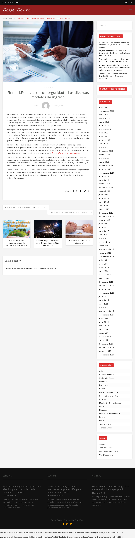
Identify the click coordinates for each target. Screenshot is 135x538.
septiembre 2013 (106, 355)
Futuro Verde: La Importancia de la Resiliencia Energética (16, 242)
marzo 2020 (104, 155)
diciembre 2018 (106, 187)
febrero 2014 (105, 336)
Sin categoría (105, 424)
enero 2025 (104, 122)
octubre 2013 (105, 351)
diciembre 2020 (106, 151)
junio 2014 (104, 322)
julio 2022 (103, 136)
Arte (101, 371)
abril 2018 (103, 205)
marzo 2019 (104, 184)
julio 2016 (103, 260)
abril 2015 (103, 304)
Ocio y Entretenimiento (109, 413)
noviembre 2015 (106, 285)
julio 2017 (103, 224)
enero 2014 (104, 340)
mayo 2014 (104, 325)
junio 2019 (104, 176)
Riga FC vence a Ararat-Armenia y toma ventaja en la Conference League (114, 44)
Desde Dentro (57, 520)
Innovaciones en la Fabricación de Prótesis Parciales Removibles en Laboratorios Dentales (114, 67)
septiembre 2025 (106, 111)
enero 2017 (104, 245)
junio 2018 (104, 198)
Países (102, 417)
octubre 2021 (105, 140)
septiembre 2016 (106, 256)
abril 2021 (103, 144)
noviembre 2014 (106, 311)
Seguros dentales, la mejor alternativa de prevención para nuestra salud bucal (64, 489)
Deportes (103, 382)
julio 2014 (103, 318)
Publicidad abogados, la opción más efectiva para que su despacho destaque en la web (22, 489)
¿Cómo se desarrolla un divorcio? (79, 241)
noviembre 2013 (106, 347)
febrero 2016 (105, 274)
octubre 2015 (105, 289)
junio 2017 (104, 227)
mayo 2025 (104, 115)
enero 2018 (104, 209)
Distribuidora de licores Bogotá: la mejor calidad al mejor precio (110, 488)
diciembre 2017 (106, 213)
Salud (101, 421)
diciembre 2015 (106, 282)
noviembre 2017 (106, 216)
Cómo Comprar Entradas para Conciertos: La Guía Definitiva (48, 242)
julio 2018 (103, 195)
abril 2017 (103, 234)
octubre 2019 (105, 169)
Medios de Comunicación (110, 403)
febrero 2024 (105, 129)
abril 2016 (103, 271)
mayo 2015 (104, 300)
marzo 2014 (104, 333)
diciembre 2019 (106, 165)
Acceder (102, 444)
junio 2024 (104, 125)
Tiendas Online (105, 428)
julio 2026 (103, 107)
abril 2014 (103, 329)
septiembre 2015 (106, 293)
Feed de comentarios (108, 451)
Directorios (104, 385)
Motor (102, 406)
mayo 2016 (104, 267)
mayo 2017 (104, 231)
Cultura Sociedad (106, 378)
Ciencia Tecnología (107, 374)
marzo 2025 (104, 118)
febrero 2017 (105, 242)
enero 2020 (104, 162)
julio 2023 (103, 133)
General (102, 389)
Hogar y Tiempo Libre (108, 392)
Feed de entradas (107, 448)
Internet (103, 399)
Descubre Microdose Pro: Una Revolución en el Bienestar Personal (113, 75)
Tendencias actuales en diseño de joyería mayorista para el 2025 (114, 60)
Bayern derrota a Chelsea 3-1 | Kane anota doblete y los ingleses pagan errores (114, 52)
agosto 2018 (104, 191)
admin (35, 106)
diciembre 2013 (106, 344)
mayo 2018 (104, 202)
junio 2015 (104, 296)
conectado (28, 268)
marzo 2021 (104, 147)
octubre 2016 (105, 253)
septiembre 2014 (106, 315)
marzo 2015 (104, 307)
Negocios (48, 87)
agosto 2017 (104, 220)
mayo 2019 (104, 180)
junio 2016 (104, 264)
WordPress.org (106, 455)
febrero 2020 (105, 158)
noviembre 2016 (106, 249)
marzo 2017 (104, 238)
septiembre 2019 (106, 173)
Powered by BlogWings (74, 520)
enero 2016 (104, 278)
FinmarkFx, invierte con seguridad (66, 153)
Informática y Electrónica (110, 396)
